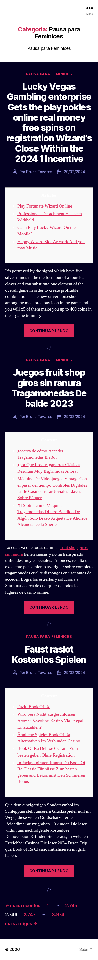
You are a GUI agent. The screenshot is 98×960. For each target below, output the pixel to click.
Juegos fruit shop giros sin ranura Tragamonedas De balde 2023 (49, 388)
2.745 (71, 905)
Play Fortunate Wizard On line (44, 206)
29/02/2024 (74, 171)
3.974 (58, 914)
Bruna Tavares (39, 171)
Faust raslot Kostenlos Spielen (49, 654)
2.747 (30, 914)
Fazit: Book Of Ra (33, 707)
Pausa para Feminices (49, 74)
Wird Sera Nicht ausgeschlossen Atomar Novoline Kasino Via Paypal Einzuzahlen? (50, 720)
